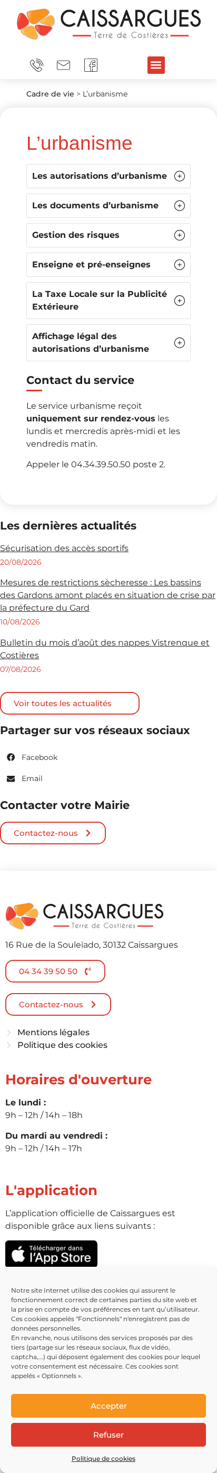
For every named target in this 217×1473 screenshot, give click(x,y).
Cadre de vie (50, 94)
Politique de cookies (103, 1458)
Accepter (109, 1406)
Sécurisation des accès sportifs (64, 548)
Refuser (108, 1435)
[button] (156, 65)
